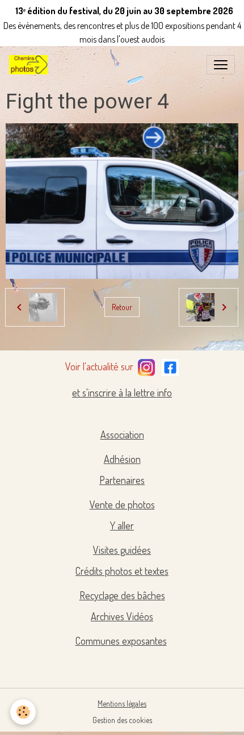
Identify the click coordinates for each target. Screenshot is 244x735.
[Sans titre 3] (146, 365)
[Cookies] (23, 712)
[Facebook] (170, 365)
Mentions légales (122, 703)
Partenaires (122, 480)
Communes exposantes (121, 640)
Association (122, 434)
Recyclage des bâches (122, 595)
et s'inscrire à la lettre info (122, 392)
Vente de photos (122, 504)
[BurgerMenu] (221, 64)
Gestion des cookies (122, 720)
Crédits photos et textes (122, 571)
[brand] (30, 64)
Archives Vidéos (122, 616)
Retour (122, 307)
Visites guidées (122, 550)
